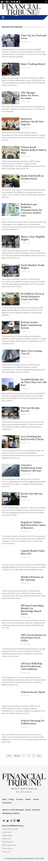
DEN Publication (7, 842)
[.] (3, 820)
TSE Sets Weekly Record (30, 409)
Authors (28, 810)
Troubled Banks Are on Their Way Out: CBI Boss (33, 382)
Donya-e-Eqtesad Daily (10, 829)
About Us (4, 1)
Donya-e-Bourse (7, 848)
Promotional (6, 803)
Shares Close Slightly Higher (33, 238)
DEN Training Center (9, 845)
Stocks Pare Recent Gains (32, 495)
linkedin (14, 1)
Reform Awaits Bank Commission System (31, 325)
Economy (19, 799)
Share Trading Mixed (33, 64)
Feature (28, 799)
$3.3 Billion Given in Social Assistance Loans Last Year (32, 297)
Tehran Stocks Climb (33, 692)
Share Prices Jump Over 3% (31, 352)
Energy (11, 799)
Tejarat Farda (6, 832)
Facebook (19, 1)
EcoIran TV (6, 852)
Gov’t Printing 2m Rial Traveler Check (32, 438)
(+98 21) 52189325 (25, 792)
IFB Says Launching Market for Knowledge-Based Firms (32, 609)
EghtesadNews (7, 835)
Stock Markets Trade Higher (33, 266)
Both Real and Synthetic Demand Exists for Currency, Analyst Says (31, 210)
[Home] (21, 9)
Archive (9, 1)
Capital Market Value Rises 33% (33, 552)
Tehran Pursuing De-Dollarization (33, 722)
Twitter (17, 1)
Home (1, 1)
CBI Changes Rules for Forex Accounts (30, 95)
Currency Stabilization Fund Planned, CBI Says (31, 468)
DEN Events (6, 839)
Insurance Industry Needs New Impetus (32, 122)
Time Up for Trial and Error (33, 37)
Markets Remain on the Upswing (32, 578)
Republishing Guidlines (10, 813)
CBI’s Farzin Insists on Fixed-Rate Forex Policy (33, 638)
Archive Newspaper (17, 810)
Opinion (36, 799)
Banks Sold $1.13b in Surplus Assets (32, 177)
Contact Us (6, 1)
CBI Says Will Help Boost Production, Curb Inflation (31, 666)
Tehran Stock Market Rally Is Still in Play (33, 150)
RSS (11, 1)
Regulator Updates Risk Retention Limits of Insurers (33, 525)
